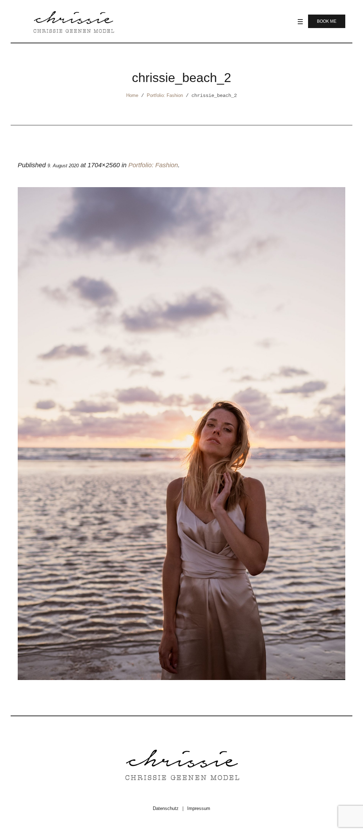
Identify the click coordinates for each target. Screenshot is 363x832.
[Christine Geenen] (181, 764)
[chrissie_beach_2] (181, 433)
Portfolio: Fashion (165, 95)
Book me (326, 21)
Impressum (198, 808)
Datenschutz (166, 808)
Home (132, 95)
